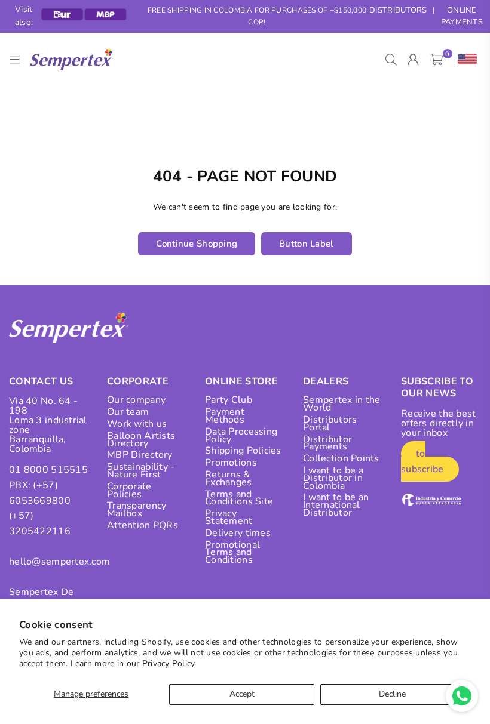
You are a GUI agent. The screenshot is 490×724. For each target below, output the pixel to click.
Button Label (306, 243)
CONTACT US (41, 381)
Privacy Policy (168, 663)
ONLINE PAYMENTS (462, 16)
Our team (128, 411)
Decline (392, 694)
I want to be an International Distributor (336, 505)
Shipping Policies (243, 450)
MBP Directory (140, 454)
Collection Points (341, 458)
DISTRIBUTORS (398, 10)
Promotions (231, 462)
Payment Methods (224, 415)
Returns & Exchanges (228, 478)
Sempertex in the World (341, 403)
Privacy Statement (229, 517)
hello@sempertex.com (59, 561)
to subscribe (422, 461)
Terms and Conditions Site (239, 498)
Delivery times (238, 533)
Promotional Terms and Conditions (232, 552)
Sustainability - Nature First (140, 470)
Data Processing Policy (241, 435)
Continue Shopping (196, 243)
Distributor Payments (327, 443)
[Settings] (464, 60)
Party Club (228, 399)
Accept (242, 694)
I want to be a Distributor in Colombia (333, 478)
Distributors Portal (330, 423)
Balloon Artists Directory (141, 439)
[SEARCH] (391, 60)
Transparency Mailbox (136, 509)
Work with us (137, 423)
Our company (136, 399)
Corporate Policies (129, 490)
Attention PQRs (142, 525)
